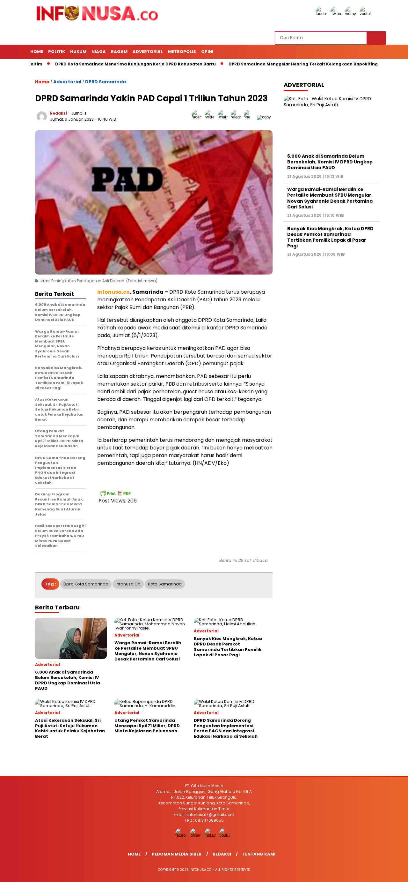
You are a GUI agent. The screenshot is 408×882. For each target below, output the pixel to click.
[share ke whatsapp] (224, 117)
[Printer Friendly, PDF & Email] (115, 493)
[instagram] (351, 13)
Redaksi (58, 113)
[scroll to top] (390, 872)
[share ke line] (250, 117)
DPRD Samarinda (105, 82)
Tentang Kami (258, 854)
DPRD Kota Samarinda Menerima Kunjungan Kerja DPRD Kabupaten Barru (112, 64)
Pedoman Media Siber (176, 854)
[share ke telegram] (237, 117)
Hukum (78, 52)
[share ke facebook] (198, 117)
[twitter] (337, 13)
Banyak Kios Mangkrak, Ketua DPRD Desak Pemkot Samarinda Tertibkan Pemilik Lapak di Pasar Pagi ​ (330, 237)
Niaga (98, 52)
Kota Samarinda (165, 584)
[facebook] (322, 13)
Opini (207, 52)
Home (36, 52)
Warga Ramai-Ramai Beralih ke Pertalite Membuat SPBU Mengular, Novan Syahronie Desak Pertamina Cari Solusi (330, 198)
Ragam (119, 52)
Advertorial (148, 52)
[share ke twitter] (211, 117)
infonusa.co (128, 584)
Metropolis (182, 52)
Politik (56, 52)
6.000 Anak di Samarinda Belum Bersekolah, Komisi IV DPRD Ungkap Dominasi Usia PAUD (330, 162)
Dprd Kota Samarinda (85, 584)
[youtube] (366, 13)
